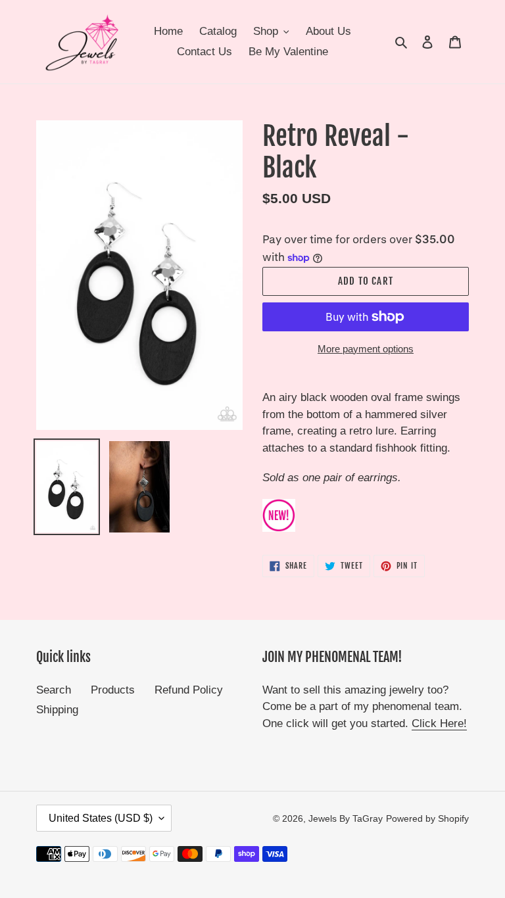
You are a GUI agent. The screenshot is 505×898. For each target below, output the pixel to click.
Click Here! (439, 723)
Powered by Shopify (427, 818)
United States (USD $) (101, 818)
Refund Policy (189, 690)
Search (53, 690)
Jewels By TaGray (345, 818)
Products (113, 690)
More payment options (366, 348)
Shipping (57, 709)
